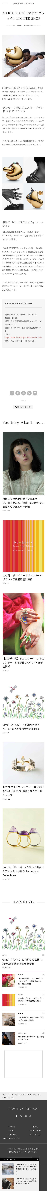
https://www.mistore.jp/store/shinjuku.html (23, 337)
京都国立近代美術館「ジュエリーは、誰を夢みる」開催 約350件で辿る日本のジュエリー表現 (23, 502)
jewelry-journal (33, 25)
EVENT (19, 25)
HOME (5, 1095)
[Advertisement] (23, 368)
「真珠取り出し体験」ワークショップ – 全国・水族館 (31, 1018)
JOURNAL (12, 1135)
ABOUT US (35, 1135)
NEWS (35, 1127)
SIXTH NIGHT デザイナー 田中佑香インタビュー (31, 1038)
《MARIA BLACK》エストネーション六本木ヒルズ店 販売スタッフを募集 (26, 1181)
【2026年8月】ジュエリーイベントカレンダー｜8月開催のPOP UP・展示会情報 (23, 662)
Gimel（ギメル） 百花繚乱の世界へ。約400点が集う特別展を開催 (21, 726)
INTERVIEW (22, 1033)
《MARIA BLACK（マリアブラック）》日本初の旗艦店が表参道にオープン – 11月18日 (26, 1168)
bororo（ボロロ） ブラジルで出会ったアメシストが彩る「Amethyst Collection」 (23, 871)
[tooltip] (12, 393)
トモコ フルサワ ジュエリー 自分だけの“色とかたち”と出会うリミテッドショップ (23, 791)
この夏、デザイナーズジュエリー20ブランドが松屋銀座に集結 (22, 577)
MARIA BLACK (24, 407)
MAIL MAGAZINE (11, 1139)
